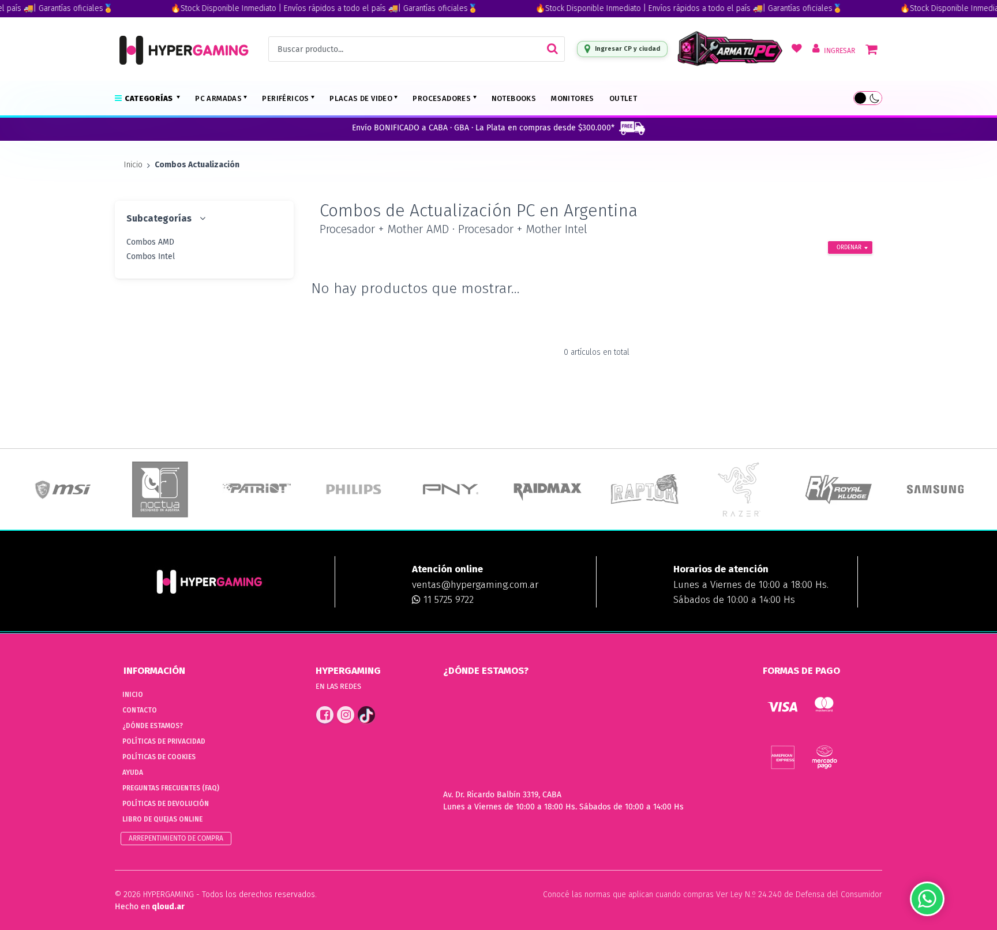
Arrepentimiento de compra (176, 838)
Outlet (623, 98)
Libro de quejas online (162, 819)
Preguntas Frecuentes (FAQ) (170, 788)
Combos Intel (150, 256)
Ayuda (132, 772)
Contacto (139, 710)
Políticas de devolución (165, 804)
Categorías (149, 98)
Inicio (133, 165)
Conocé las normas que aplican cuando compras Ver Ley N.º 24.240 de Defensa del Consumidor (712, 894)
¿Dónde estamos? (152, 726)
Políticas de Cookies (159, 757)
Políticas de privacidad (163, 741)
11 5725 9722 (447, 600)
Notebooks (514, 98)
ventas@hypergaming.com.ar (475, 585)
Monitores (572, 98)
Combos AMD (150, 242)
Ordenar (849, 247)
